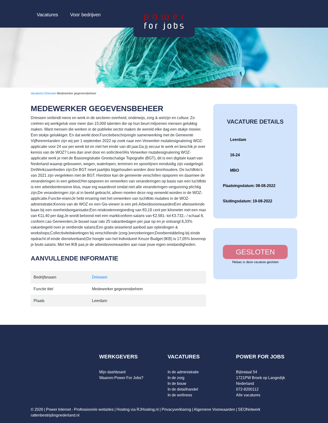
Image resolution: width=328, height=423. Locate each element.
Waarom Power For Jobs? (121, 378)
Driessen (50, 93)
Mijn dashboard (112, 372)
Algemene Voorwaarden (214, 409)
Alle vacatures (248, 395)
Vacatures (47, 14)
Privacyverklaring (176, 409)
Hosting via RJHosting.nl (137, 409)
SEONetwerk (249, 409)
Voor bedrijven (85, 14)
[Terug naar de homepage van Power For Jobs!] (164, 22)
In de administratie (183, 372)
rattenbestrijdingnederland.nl (55, 415)
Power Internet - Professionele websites (80, 409)
